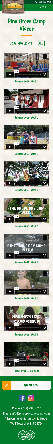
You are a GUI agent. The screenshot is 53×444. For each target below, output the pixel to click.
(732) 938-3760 (31, 408)
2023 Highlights (21, 43)
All (40, 43)
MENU (42, 7)
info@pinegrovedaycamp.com (31, 413)
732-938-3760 (45, 2)
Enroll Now (31, 385)
